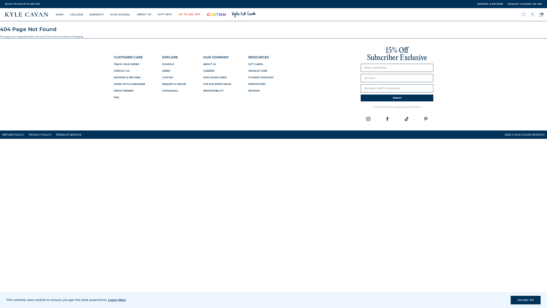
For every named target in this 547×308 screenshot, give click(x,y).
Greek (166, 71)
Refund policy (13, 134)
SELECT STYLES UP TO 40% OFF (22, 4)
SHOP (60, 14)
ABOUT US (144, 14)
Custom (167, 77)
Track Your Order (126, 64)
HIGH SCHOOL (120, 14)
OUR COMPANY (216, 57)
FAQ (116, 97)
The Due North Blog (217, 84)
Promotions (257, 84)
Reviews (254, 91)
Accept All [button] (526, 300)
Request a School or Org (525, 4)
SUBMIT (397, 97)
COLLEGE (76, 14)
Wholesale (170, 91)
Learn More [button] (117, 300)
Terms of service (68, 134)
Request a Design (174, 84)
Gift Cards (255, 64)
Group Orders (124, 91)
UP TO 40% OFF (189, 14)
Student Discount (261, 77)
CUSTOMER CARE (128, 57)
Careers (209, 71)
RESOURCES (258, 57)
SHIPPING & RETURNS (490, 4)
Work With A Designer (129, 84)
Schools (168, 64)
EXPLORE (170, 57)
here (55, 36)
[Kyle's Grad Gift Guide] (244, 15)
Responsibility (213, 91)
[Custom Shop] (216, 14)
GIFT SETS (165, 14)
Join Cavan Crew (215, 77)
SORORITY (97, 14)
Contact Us (122, 71)
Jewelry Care (257, 71)
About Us (209, 64)
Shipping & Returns (127, 77)
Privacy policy (40, 134)
